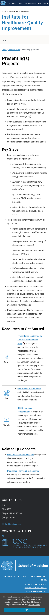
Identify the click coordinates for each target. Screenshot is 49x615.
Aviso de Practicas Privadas (36, 588)
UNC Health (9, 576)
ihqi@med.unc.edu (13, 524)
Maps (21, 3)
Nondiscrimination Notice (36, 591)
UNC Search (43, 3)
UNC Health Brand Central (29, 388)
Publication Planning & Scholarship (23, 471)
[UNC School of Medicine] (24, 565)
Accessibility (11, 3)
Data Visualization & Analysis (20, 454)
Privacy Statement (38, 576)
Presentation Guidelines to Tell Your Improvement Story (30, 340)
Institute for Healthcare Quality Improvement (22, 22)
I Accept (24, 610)
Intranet (22, 576)
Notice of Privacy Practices (36, 584)
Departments (30, 3)
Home (4, 50)
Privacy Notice (34, 605)
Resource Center (14, 50)
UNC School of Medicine (15, 11)
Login (44, 579)
